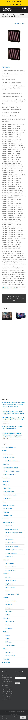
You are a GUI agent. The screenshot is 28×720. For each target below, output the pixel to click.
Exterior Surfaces (10, 566)
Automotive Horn (10, 580)
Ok (23, 717)
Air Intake (8, 577)
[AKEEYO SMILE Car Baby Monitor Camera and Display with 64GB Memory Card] (7, 312)
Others (7, 638)
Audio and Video (9, 522)
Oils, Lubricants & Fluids (12, 594)
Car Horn (6, 484)
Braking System (10, 621)
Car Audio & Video (9, 457)
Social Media (8, 515)
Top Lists (6, 659)
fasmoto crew (6, 287)
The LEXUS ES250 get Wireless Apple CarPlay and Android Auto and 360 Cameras (13, 419)
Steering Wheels (10, 645)
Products (10, 288)
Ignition (7, 590)
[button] (3, 316)
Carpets (7, 635)
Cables (7, 536)
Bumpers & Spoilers (11, 601)
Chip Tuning (8, 584)
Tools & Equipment (9, 474)
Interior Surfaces (10, 570)
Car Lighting (7, 488)
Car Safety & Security (10, 495)
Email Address (19, 675)
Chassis (7, 625)
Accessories (8, 652)
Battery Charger (10, 655)
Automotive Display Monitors (14, 532)
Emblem (7, 614)
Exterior (6, 597)
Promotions (6, 662)
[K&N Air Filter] (6, 67)
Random (6, 512)
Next (23, 23)
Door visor (8, 611)
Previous (17, 23)
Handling (6, 618)
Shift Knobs (8, 642)
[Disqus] (14, 338)
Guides (5, 450)
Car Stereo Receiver (11, 543)
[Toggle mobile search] (22, 8)
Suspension (8, 628)
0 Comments (15, 288)
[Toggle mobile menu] (25, 8)
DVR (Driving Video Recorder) (14, 549)
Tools (5, 649)
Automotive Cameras (11, 529)
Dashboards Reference (12, 460)
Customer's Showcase (9, 447)
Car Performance (9, 491)
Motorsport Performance (11, 471)
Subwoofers (9, 556)
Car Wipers (7, 498)
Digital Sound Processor (12, 546)
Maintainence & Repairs (11, 467)
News (4, 502)
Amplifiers (8, 525)
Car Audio (7, 481)
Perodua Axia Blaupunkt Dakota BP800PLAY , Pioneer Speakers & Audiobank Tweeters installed (12, 435)
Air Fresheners (8, 454)
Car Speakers (9, 539)
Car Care (6, 464)
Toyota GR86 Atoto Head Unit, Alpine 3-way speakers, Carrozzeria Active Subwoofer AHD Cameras (14, 404)
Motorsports (8, 508)
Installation (6, 478)
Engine (6, 288)
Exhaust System (10, 587)
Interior (6, 631)
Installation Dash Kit (11, 553)
